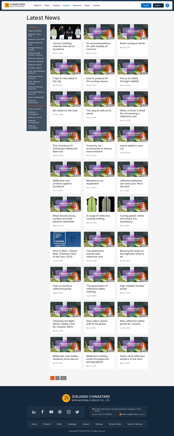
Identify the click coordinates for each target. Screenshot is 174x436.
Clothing (56, 5)
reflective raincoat (33, 101)
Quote (146, 5)
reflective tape (36, 39)
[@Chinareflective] (77, 411)
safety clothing (36, 97)
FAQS (59, 424)
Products (47, 424)
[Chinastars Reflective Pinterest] (60, 411)
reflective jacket (36, 106)
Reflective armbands (33, 113)
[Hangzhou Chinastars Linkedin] (34, 411)
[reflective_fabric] (68, 411)
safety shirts (34, 109)
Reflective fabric (34, 35)
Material (37, 5)
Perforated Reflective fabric (36, 93)
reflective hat (35, 117)
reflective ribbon (36, 58)
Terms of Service (134, 424)
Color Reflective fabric (34, 83)
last (63, 378)
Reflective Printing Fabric (35, 77)
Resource (77, 5)
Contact (96, 5)
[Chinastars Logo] (66, 398)
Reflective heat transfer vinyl (35, 54)
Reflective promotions (33, 122)
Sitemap (99, 424)
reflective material (35, 44)
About (87, 5)
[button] (167, 5)
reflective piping (36, 61)
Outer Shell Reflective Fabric (36, 72)
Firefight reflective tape (35, 49)
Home (34, 424)
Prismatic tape (35, 68)
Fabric (47, 5)
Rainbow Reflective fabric (35, 88)
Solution (66, 5)
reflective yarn (35, 65)
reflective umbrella (32, 127)
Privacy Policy (115, 424)
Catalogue (72, 424)
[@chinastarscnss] (42, 411)
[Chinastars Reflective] (51, 411)
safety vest (34, 31)
